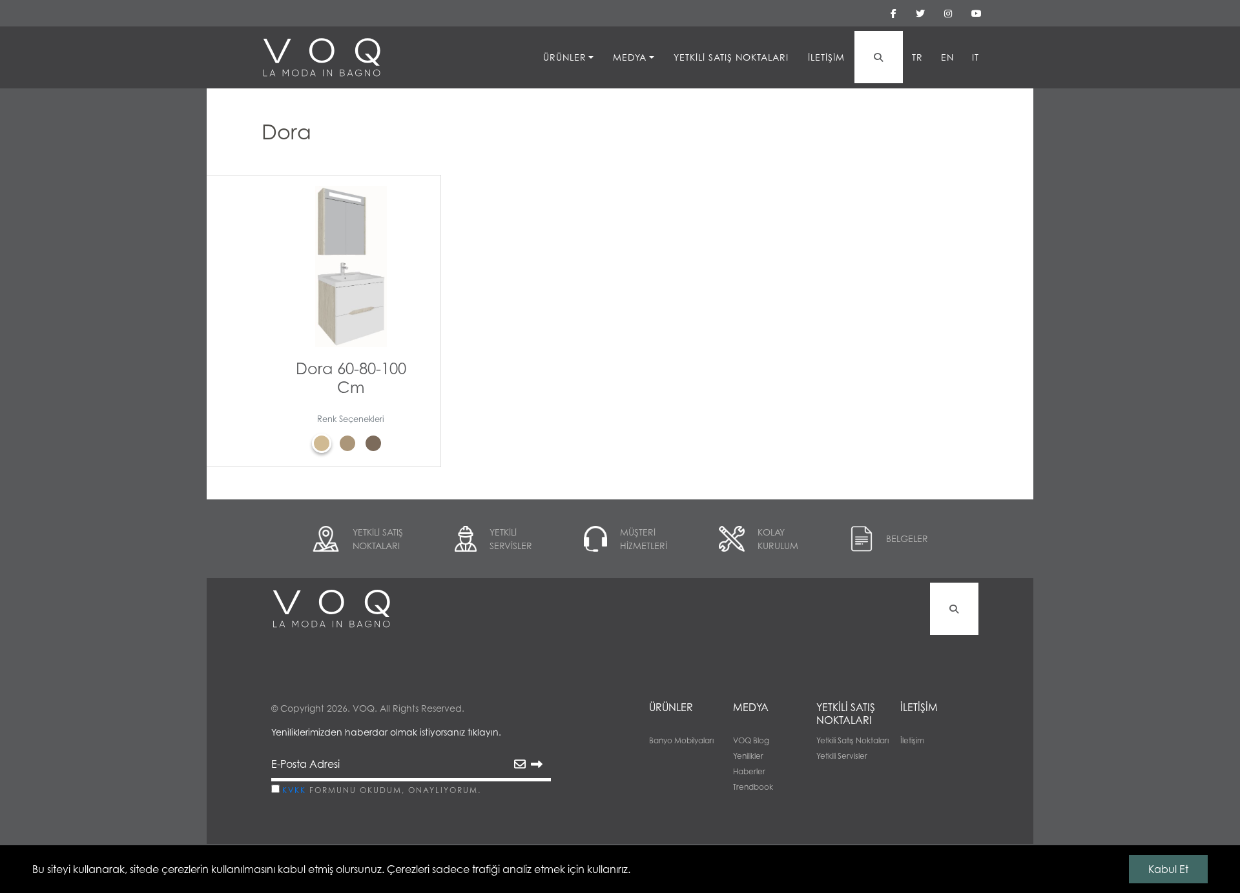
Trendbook (753, 787)
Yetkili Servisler (841, 756)
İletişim (826, 57)
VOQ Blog (751, 740)
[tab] (325, 443)
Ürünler (564, 57)
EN (947, 57)
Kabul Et (1168, 869)
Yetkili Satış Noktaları (731, 57)
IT (975, 57)
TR (917, 57)
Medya (629, 57)
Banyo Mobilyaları (681, 740)
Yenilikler (748, 756)
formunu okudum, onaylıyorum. (381, 790)
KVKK (294, 790)
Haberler (749, 771)
